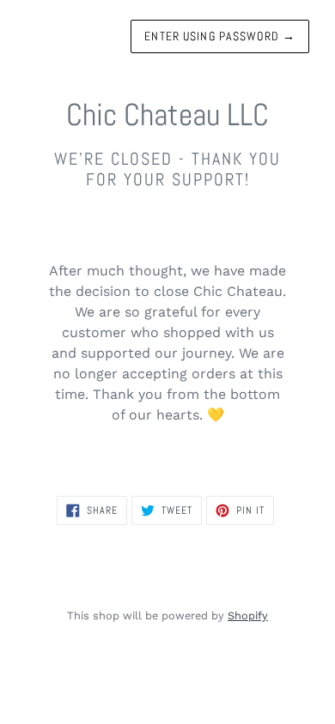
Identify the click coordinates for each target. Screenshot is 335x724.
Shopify (248, 615)
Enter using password (219, 36)
